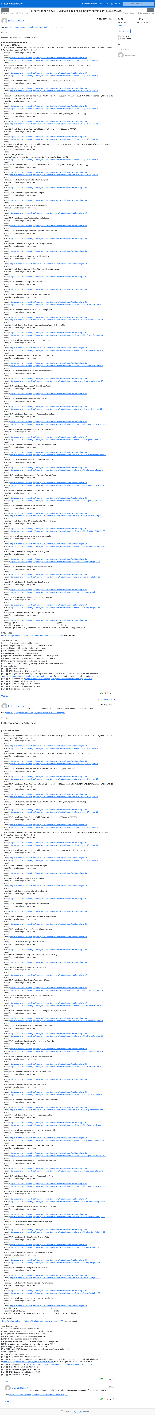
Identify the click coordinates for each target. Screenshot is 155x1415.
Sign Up (116, 4)
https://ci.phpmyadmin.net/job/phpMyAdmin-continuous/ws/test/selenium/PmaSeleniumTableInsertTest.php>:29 (56, 409)
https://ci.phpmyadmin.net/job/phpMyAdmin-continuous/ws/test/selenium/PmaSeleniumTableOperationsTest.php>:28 (58, 424)
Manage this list (90, 4)
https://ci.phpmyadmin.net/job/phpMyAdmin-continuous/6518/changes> (38, 1394)
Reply (5, 695)
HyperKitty (78, 1411)
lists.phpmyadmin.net (12, 3)
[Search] (151, 4)
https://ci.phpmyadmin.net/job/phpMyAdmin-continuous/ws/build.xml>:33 (32, 635)
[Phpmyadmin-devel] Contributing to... (138, 13)
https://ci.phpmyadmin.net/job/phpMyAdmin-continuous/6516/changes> (35, 27)
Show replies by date (106, 699)
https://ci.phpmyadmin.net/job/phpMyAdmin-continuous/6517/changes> (35, 713)
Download (124, 31)
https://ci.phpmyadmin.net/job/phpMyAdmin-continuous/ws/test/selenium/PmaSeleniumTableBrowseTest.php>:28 (56, 304)
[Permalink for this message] (113, 693)
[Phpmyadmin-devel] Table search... (16, 13)
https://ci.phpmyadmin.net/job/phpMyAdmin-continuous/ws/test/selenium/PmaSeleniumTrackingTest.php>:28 (55, 561)
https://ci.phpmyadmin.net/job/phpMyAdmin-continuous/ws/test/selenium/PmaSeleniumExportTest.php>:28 (54, 60)
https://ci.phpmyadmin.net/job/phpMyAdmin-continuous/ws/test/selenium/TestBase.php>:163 (48, 57)
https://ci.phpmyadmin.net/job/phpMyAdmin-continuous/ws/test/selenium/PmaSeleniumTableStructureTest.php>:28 (57, 516)
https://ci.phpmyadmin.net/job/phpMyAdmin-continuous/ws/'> (28, 676)
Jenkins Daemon (16, 20)
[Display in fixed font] (110, 693)
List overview (123, 26)
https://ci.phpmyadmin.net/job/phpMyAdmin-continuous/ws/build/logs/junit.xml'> (58, 679)
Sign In (104, 4)
